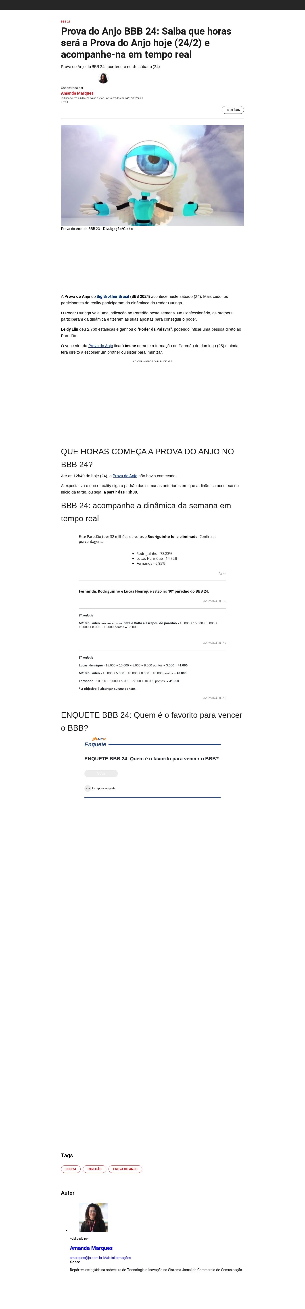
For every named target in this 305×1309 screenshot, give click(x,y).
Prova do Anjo (100, 345)
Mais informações (117, 1258)
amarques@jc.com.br (86, 1258)
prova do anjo (125, 1169)
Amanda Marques (77, 93)
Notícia (233, 110)
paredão (95, 1169)
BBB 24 (71, 1169)
